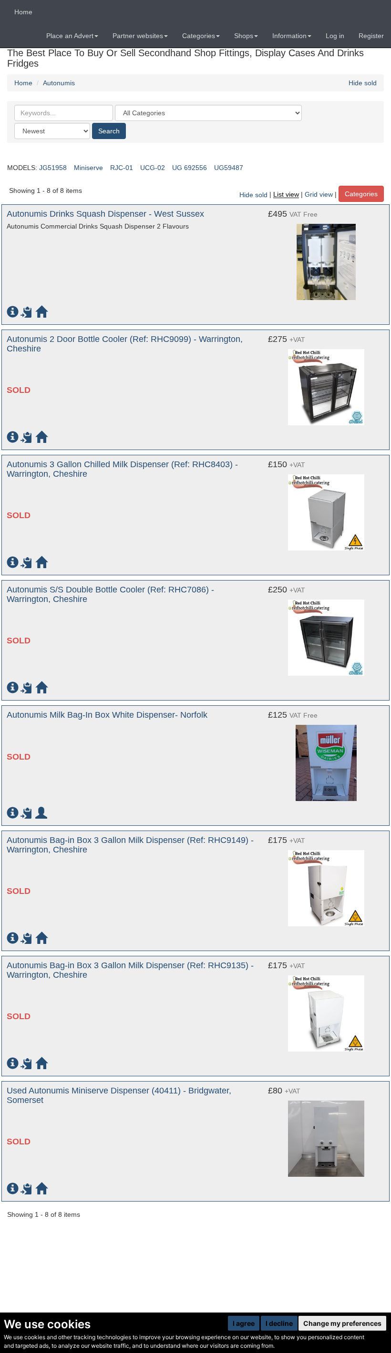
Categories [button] (198, 36)
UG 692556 (189, 167)
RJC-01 (121, 167)
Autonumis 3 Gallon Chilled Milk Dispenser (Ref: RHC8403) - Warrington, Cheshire (122, 469)
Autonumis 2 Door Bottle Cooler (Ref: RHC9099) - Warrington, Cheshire (125, 343)
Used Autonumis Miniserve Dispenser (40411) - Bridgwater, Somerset (119, 1095)
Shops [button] (243, 36)
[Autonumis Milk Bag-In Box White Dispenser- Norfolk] (326, 758)
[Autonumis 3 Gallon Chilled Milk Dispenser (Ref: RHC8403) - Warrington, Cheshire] (326, 508)
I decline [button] (279, 1323)
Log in (335, 36)
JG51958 (53, 167)
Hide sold (363, 83)
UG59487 (228, 167)
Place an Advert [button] (69, 36)
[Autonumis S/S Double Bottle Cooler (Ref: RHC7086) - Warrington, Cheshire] (326, 633)
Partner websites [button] (138, 36)
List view (286, 195)
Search (109, 131)
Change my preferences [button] (342, 1323)
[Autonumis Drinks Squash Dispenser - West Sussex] (326, 257)
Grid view (319, 195)
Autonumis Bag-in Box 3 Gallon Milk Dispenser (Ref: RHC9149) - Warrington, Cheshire (130, 844)
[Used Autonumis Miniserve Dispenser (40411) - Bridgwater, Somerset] (326, 1134)
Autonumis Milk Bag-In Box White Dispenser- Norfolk (107, 715)
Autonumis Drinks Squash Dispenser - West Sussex (105, 214)
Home (23, 12)
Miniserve (88, 167)
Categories (361, 194)
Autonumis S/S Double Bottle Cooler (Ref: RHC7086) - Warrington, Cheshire (110, 594)
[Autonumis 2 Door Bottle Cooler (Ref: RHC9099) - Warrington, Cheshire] (326, 382)
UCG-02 (152, 167)
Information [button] (289, 36)
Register (371, 36)
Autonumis (59, 83)
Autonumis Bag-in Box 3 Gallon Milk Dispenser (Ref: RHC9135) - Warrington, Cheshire (130, 970)
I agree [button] (244, 1323)
